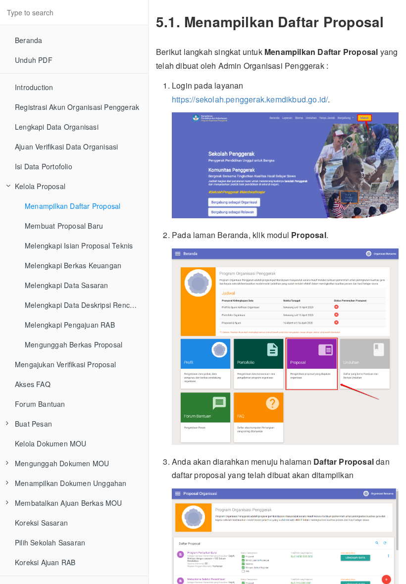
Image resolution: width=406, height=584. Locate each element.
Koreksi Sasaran (41, 523)
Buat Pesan (33, 424)
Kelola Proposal (40, 186)
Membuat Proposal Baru (64, 226)
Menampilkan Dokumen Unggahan (71, 483)
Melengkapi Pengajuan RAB (70, 325)
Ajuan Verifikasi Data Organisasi (66, 146)
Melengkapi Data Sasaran (66, 285)
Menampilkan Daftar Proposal (72, 206)
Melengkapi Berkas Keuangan (73, 265)
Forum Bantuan (40, 404)
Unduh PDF (33, 60)
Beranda (28, 40)
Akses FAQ (33, 384)
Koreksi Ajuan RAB (45, 562)
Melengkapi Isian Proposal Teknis (79, 245)
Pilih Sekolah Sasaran (50, 542)
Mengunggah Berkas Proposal (73, 344)
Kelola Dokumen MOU (51, 443)
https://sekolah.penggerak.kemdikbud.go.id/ (250, 99)
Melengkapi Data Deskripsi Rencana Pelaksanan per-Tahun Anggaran (86, 305)
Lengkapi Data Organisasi (57, 127)
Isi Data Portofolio (43, 166)
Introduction (34, 87)
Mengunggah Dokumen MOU (62, 463)
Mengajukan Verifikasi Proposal (65, 364)
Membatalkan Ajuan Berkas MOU (68, 503)
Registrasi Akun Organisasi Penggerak (77, 107)
